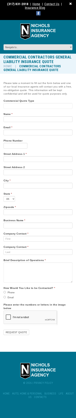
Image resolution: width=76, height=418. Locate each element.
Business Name (14, 220)
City (7, 180)
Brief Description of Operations (25, 260)
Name (8, 114)
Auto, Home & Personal (27, 393)
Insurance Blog (35, 8)
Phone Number (13, 140)
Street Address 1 (15, 153)
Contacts (40, 397)
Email (8, 127)
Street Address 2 (14, 167)
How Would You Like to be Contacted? (29, 288)
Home (8, 66)
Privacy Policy (43, 383)
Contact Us (51, 4)
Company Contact (16, 233)
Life (61, 393)
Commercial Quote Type (19, 100)
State (8, 193)
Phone (10, 292)
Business (50, 393)
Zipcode (10, 207)
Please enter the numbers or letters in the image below (35, 306)
